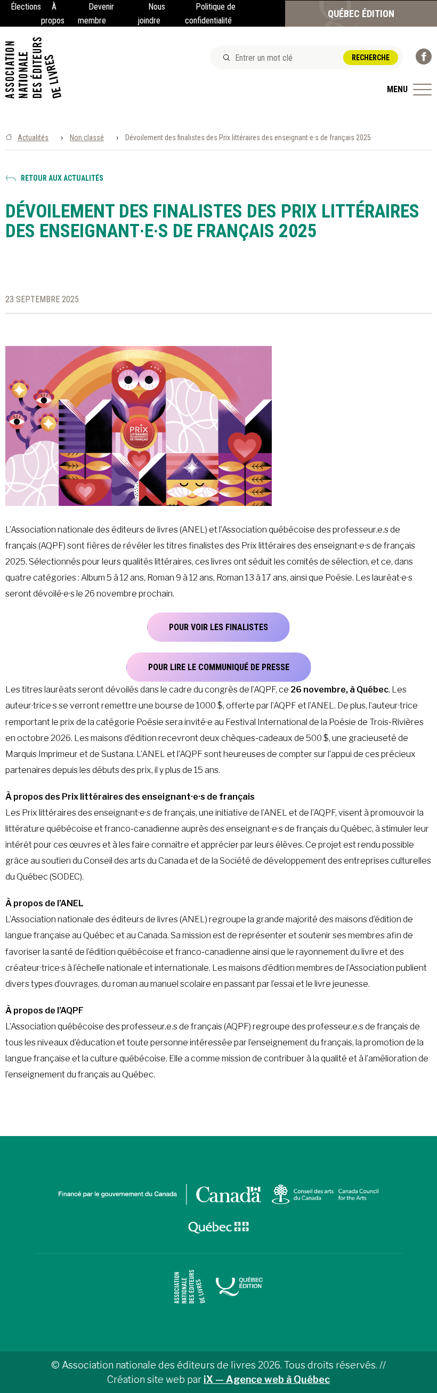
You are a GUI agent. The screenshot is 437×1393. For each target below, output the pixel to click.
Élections (26, 7)
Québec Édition (361, 13)
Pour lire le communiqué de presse (218, 667)
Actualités (33, 137)
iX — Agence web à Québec (267, 1379)
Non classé (87, 137)
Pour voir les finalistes (218, 627)
